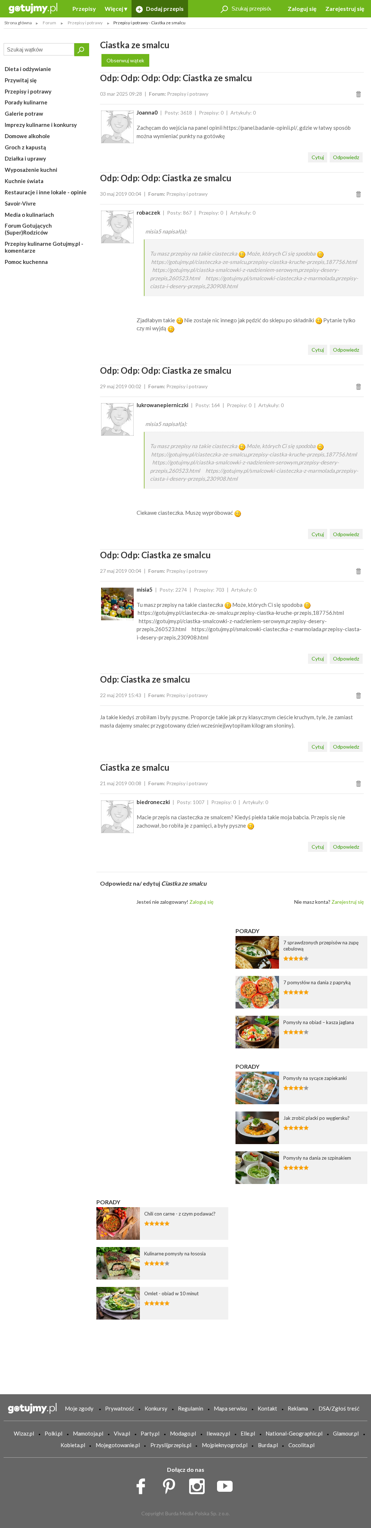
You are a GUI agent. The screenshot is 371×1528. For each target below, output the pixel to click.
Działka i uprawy (25, 158)
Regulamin (190, 1408)
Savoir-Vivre (20, 203)
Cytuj (318, 157)
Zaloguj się (302, 8)
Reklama (298, 1408)
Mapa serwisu (230, 1408)
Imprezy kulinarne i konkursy (41, 124)
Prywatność (119, 1408)
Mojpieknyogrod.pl (224, 1445)
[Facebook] (143, 1484)
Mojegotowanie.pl (118, 1445)
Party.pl (150, 1433)
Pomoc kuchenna (26, 261)
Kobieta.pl (73, 1445)
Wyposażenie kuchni (31, 169)
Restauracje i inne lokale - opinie (46, 192)
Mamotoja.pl (88, 1433)
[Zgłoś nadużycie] (359, 94)
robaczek (148, 212)
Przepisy (84, 8)
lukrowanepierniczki (162, 405)
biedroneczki (153, 802)
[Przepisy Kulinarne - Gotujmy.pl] (33, 8)
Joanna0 (147, 112)
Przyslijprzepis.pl (170, 1445)
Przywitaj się (21, 80)
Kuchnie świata (24, 181)
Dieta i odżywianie (28, 69)
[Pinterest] (171, 1484)
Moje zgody (79, 1408)
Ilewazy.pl (218, 1433)
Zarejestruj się (344, 8)
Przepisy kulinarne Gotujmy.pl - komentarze (44, 247)
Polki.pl (53, 1433)
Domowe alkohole (27, 136)
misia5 (145, 589)
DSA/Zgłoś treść (338, 1408)
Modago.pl (183, 1433)
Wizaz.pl (24, 1433)
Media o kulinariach (29, 214)
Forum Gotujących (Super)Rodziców (28, 229)
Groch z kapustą (25, 147)
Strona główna (18, 22)
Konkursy (156, 1408)
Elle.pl (248, 1433)
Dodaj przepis (164, 8)
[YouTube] (227, 1484)
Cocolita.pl (301, 1445)
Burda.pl (268, 1445)
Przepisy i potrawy (28, 91)
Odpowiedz (346, 157)
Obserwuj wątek (125, 60)
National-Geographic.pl (294, 1433)
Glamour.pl (346, 1433)
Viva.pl (122, 1433)
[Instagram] (199, 1484)
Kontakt (267, 1408)
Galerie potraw (24, 113)
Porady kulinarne (26, 102)
